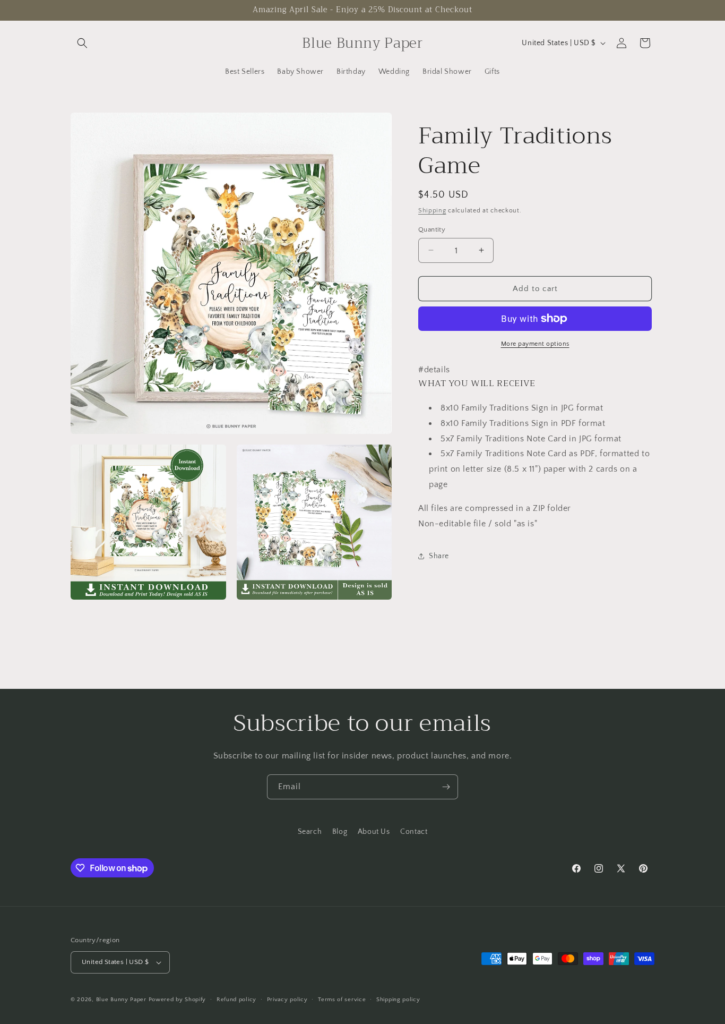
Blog (339, 831)
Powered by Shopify (177, 999)
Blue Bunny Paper (121, 999)
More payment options (535, 343)
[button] (82, 43)
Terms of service (342, 999)
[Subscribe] (446, 786)
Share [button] (439, 555)
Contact (413, 831)
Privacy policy (287, 999)
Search (310, 831)
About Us (374, 831)
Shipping (432, 210)
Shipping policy (398, 999)
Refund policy (236, 999)
